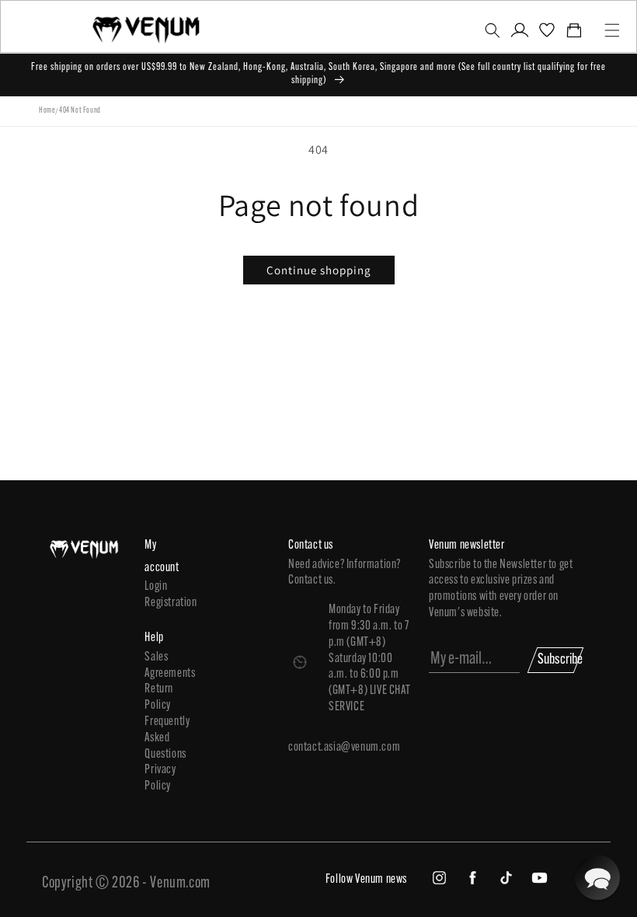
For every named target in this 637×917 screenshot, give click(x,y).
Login (155, 587)
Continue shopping (318, 270)
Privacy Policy (160, 778)
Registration (164, 603)
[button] (492, 30)
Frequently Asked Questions (164, 738)
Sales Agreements (164, 665)
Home (47, 110)
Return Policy (158, 697)
